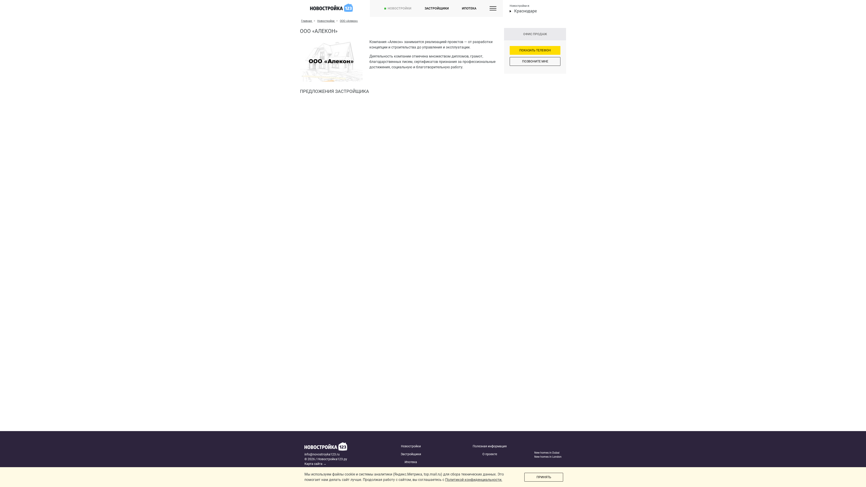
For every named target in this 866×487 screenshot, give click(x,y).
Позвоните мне (535, 61)
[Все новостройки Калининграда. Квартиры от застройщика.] (338, 447)
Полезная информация (490, 446)
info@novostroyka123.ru (322, 454)
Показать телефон (535, 50)
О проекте (489, 454)
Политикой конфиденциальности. (473, 480)
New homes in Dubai (547, 452)
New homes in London (548, 456)
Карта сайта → (315, 464)
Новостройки (399, 8)
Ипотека (469, 8)
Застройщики (437, 8)
